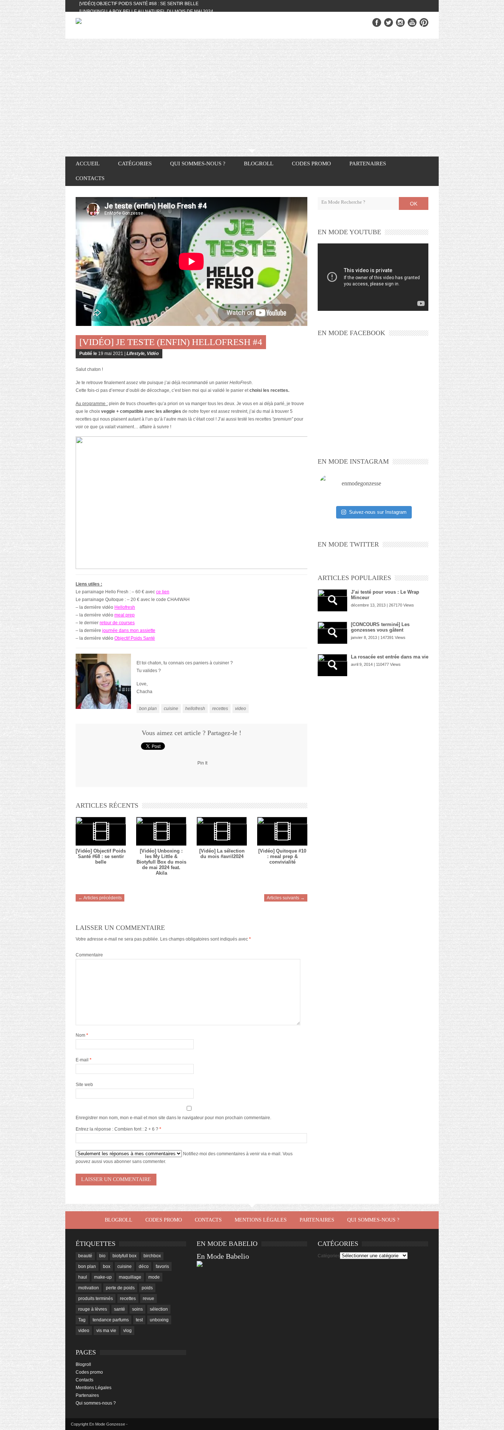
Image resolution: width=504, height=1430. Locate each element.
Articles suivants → (286, 897)
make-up (103, 1277)
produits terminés (95, 1298)
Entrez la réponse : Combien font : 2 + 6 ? (117, 1129)
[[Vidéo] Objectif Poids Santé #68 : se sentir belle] (101, 831)
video (240, 708)
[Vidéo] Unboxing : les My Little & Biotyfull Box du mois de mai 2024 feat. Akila (161, 862)
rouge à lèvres (92, 1309)
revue (148, 1298)
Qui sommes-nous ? (197, 163)
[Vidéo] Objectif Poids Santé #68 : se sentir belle (139, 3)
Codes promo (311, 163)
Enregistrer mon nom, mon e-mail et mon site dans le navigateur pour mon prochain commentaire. (173, 1117)
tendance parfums (111, 1319)
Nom (82, 1035)
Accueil (88, 163)
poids (147, 1287)
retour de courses (117, 622)
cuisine (171, 708)
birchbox (152, 1255)
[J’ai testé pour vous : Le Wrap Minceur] (332, 600)
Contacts (90, 178)
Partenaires (367, 163)
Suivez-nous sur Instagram (378, 512)
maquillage (130, 1277)
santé (119, 1309)
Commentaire (89, 955)
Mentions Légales (261, 1220)
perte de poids (120, 1287)
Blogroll (258, 163)
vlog (127, 1330)
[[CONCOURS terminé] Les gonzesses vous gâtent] (332, 633)
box (106, 1266)
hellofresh (195, 708)
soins (137, 1309)
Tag (82, 1319)
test (139, 1319)
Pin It (202, 763)
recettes (220, 708)
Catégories (329, 1255)
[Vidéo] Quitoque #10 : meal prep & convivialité (282, 856)
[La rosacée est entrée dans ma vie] (332, 665)
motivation (88, 1287)
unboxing (159, 1319)
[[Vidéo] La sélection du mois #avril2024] (222, 831)
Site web (84, 1084)
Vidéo (153, 353)
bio (102, 1255)
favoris (162, 1266)
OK (413, 204)
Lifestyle (136, 353)
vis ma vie (106, 1330)
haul (82, 1277)
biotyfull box (125, 1255)
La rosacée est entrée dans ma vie (389, 657)
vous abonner (117, 1161)
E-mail (84, 1059)
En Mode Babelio (223, 1256)
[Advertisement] (252, 93)
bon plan (148, 708)
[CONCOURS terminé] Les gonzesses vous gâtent (380, 627)
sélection (159, 1309)
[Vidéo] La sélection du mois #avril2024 (222, 853)
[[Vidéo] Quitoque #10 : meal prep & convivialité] (282, 831)
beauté (85, 1255)
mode (154, 1277)
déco (144, 1266)
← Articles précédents (100, 897)
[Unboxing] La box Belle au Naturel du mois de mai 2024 (146, 11)
